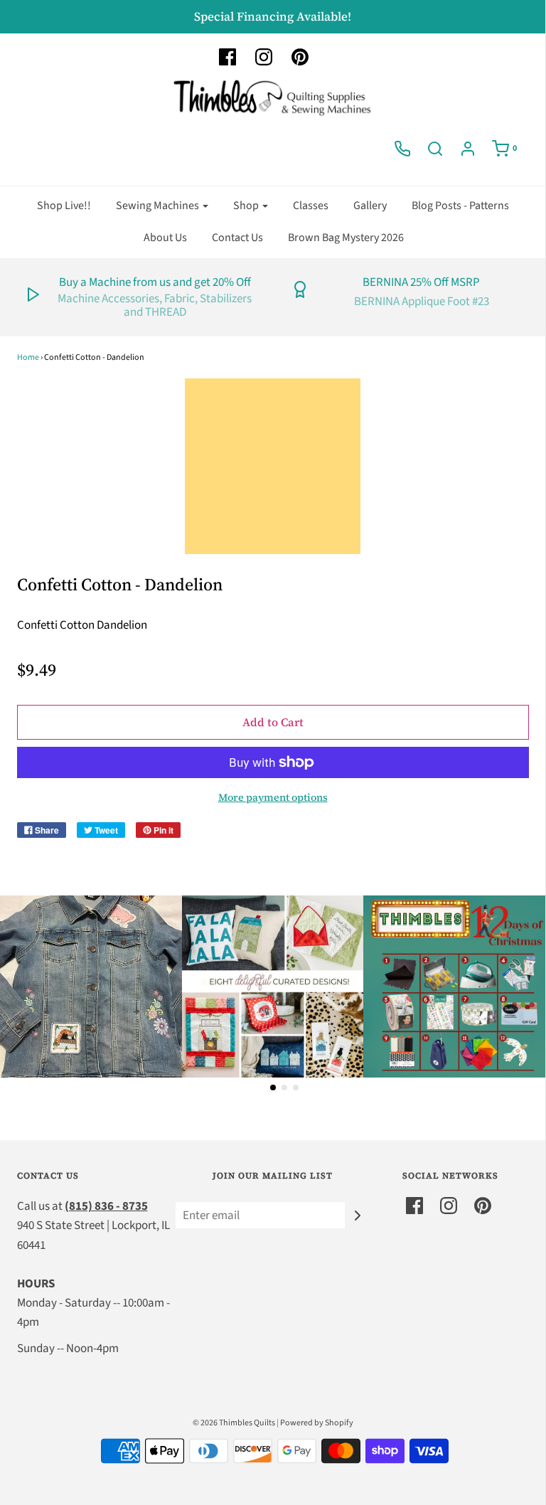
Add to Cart (273, 722)
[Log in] (467, 148)
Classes (310, 205)
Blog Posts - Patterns (460, 205)
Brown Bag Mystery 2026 (346, 237)
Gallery (370, 205)
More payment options (273, 797)
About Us (165, 237)
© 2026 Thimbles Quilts (234, 1423)
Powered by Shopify (316, 1423)
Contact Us (237, 237)
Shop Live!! (64, 205)
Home (28, 357)
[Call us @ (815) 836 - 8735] (402, 148)
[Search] (435, 148)
